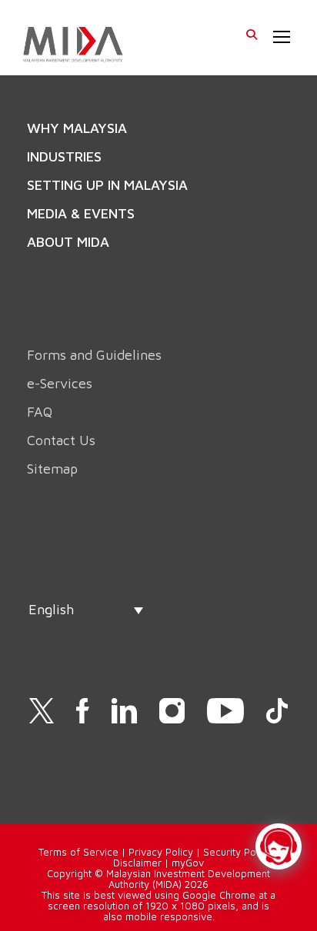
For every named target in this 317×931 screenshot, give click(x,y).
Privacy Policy (160, 852)
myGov (188, 862)
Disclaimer (137, 862)
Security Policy (237, 852)
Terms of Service (78, 852)
